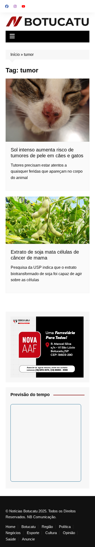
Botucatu (28, 527)
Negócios (13, 533)
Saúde (11, 539)
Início (15, 54)
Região (47, 527)
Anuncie (28, 539)
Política (65, 527)
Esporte (33, 533)
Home (10, 527)
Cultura (51, 533)
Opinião (69, 533)
